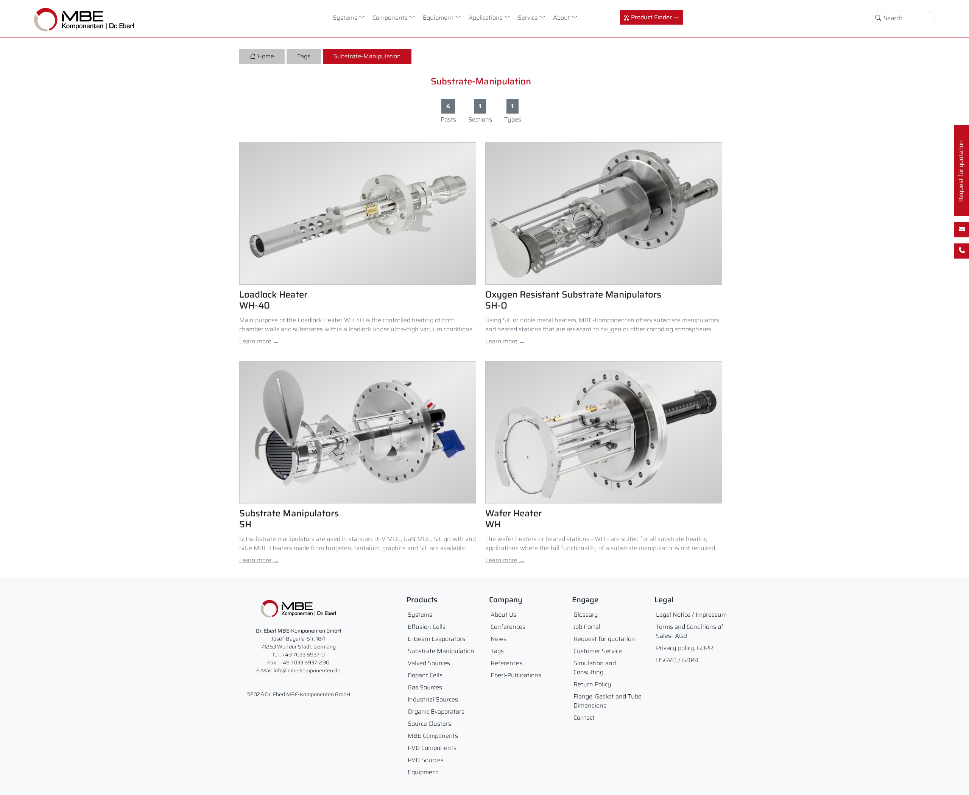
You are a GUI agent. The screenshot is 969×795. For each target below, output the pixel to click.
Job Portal (586, 626)
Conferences (508, 626)
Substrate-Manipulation (367, 56)
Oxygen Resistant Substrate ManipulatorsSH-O (573, 300)
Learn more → (259, 341)
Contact (584, 717)
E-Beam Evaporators (436, 639)
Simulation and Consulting (594, 667)
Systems (345, 17)
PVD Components (432, 748)
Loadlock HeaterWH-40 (273, 300)
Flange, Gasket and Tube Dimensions (607, 701)
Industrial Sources (433, 699)
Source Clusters (429, 723)
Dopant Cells (425, 675)
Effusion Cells (427, 626)
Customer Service (597, 651)
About (561, 17)
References (506, 663)
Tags (303, 56)
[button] (363, 17)
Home (265, 56)
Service (528, 17)
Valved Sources (429, 663)
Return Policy (592, 684)
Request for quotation (604, 639)
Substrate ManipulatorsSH (289, 519)
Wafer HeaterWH (513, 519)
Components (390, 17)
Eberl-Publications (516, 675)
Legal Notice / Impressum (691, 614)
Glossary (585, 614)
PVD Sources (426, 760)
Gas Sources (425, 687)
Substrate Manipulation (441, 651)
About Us (503, 614)
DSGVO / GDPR (677, 660)
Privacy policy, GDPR (684, 648)
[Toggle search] (878, 18)
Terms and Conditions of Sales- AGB (689, 631)
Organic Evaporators (436, 711)
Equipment (438, 17)
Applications (486, 17)
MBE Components (433, 735)
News (498, 639)
